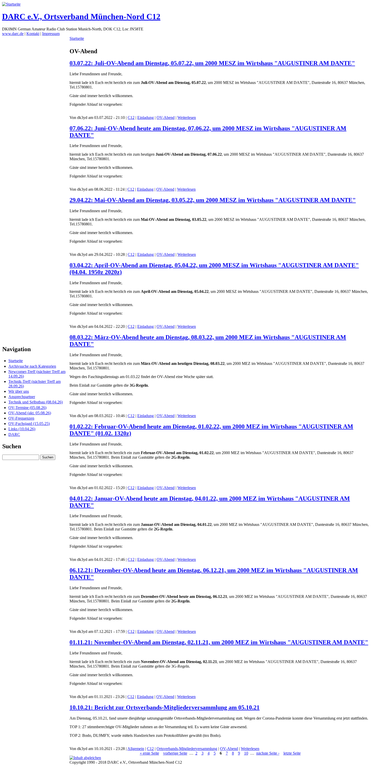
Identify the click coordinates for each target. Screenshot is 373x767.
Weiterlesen (186, 117)
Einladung (145, 117)
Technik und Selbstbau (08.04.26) (35, 402)
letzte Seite (292, 753)
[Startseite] (11, 4)
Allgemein (135, 748)
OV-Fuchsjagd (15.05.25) (29, 423)
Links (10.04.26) (21, 429)
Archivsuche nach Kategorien (32, 366)
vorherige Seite (175, 753)
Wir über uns (18, 391)
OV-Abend (166, 117)
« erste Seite (149, 753)
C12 (131, 117)
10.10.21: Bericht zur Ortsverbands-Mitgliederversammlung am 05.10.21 (165, 707)
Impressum (51, 33)
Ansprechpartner (21, 397)
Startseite (15, 361)
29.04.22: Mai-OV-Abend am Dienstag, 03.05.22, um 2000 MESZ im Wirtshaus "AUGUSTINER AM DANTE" (213, 200)
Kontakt (32, 33)
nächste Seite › (267, 753)
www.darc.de (13, 33)
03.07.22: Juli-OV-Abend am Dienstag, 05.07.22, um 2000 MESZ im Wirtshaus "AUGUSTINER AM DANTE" (212, 63)
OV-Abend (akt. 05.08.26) (29, 413)
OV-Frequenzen (21, 418)
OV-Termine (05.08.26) (27, 407)
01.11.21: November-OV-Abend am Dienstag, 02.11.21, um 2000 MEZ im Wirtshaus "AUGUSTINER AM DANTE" (219, 642)
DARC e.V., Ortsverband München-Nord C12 (81, 16)
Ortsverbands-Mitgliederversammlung (187, 748)
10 (246, 753)
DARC (14, 434)
